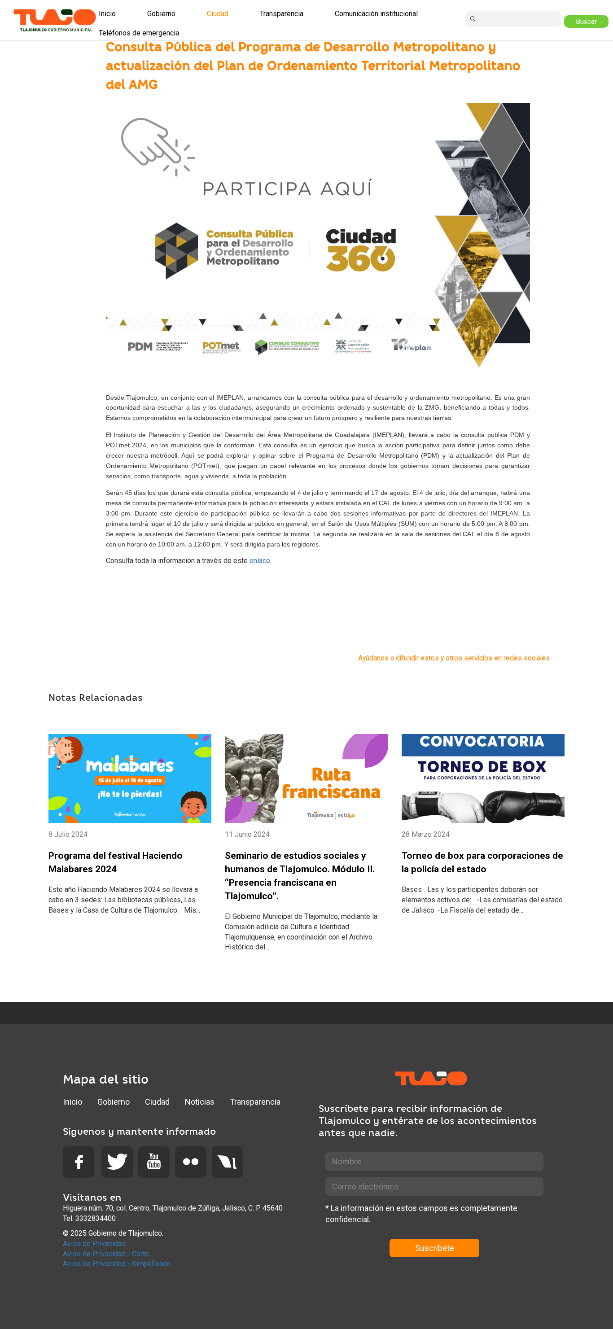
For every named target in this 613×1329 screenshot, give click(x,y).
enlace (260, 560)
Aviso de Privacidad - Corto (106, 1254)
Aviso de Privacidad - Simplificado (117, 1263)
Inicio (72, 1101)
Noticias (200, 1101)
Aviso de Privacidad (94, 1243)
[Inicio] (54, 20)
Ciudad (157, 1101)
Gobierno (113, 1101)
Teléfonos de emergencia (139, 33)
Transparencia (255, 1101)
